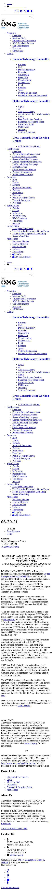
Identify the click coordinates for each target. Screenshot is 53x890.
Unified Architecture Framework (32, 95)
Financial (22, 72)
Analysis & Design (26, 111)
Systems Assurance (26, 132)
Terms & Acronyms (21, 200)
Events (15, 182)
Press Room (17, 192)
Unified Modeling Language (25, 164)
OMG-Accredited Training (24, 169)
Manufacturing (24, 80)
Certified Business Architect (24, 156)
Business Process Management (26, 154)
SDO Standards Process (23, 43)
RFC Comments (19, 218)
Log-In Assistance (22, 257)
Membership (12, 239)
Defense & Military (26, 69)
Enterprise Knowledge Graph (31, 122)
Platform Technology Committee (31, 100)
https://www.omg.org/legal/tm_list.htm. (18, 763)
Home (9, 534)
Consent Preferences (10, 887)
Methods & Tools (26, 124)
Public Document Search (23, 197)
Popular (15, 208)
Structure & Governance (18, 777)
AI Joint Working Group (29, 146)
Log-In (17, 254)
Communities (13, 226)
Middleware (23, 127)
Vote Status (17, 221)
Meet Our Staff (13, 782)
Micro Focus (9, 619)
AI (19, 109)
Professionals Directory (22, 174)
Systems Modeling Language (25, 159)
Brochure (16, 48)
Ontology (22, 129)
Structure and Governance (24, 40)
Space (20, 90)
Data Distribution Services (30, 119)
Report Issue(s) (19, 215)
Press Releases (13, 531)
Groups (10, 53)
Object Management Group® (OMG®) (25, 575)
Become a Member (20, 241)
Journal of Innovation (22, 187)
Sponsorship (17, 251)
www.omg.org (31, 743)
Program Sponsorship (22, 172)
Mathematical (24, 82)
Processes (16, 195)
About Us (11, 33)
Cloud (21, 116)
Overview (16, 35)
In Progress (17, 213)
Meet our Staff (18, 38)
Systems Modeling (20, 236)
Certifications (13, 149)
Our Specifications (20, 46)
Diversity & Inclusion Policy (19, 787)
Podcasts (16, 190)
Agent (21, 106)
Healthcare (23, 77)
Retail (20, 85)
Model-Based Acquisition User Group (29, 233)
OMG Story (17, 51)
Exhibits (16, 185)
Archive (16, 223)
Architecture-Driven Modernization (34, 114)
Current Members (20, 244)
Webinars (16, 203)
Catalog (15, 210)
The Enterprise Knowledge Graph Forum (30, 231)
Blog (14, 179)
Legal (9, 779)
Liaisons (16, 249)
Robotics (22, 87)
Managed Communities (22, 228)
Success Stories (19, 246)
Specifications (13, 205)
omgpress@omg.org (10, 546)
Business (22, 64)
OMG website (24, 705)
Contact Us (12, 784)
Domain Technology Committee (30, 58)
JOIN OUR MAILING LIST (14, 828)
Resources (11, 177)
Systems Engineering (27, 93)
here (3, 695)
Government (23, 75)
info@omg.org (16, 855)
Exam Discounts (19, 167)
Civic (20, 67)
